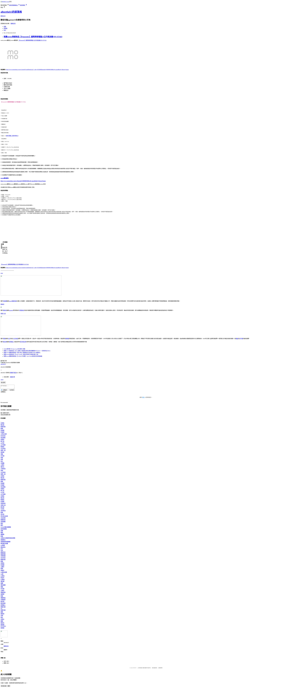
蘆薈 (2, 612)
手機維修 (3, 599)
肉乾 (2, 459)
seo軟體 (3, 545)
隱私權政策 (154, 667)
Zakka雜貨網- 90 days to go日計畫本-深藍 (14, 349)
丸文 (4, 313)
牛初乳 (2, 508)
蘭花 (2, 525)
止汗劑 (2, 443)
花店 (2, 550)
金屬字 (2, 570)
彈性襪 (2, 581)
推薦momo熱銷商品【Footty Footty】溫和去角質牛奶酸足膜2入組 (21, 354)
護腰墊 (2, 534)
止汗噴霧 (3, 445)
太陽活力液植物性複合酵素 (8, 538)
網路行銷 (3, 607)
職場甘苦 (13, 23)
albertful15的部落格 (11, 11)
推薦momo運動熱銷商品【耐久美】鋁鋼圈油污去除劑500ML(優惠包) (22, 352)
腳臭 (2, 428)
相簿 (5, 26)
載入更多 (3, 382)
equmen (11, 310)
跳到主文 (3, 16)
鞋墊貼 (2, 446)
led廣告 (2, 576)
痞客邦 (12, 372)
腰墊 (2, 532)
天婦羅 (2, 463)
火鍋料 (2, 465)
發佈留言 (3, 391)
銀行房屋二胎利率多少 (12, 135)
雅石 (2, 523)
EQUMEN (3, 626)
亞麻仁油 (3, 505)
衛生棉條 (3, 603)
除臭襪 (5, 301)
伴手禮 (241, 338)
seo (1, 608)
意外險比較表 (4, 516)
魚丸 (2, 461)
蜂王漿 (2, 507)
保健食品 (3, 503)
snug (2, 273)
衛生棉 (5, 341)
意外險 (2, 514)
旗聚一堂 (3, 450)
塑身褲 (2, 624)
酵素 (2, 512)
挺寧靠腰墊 (4, 529)
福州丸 (2, 466)
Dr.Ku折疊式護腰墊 (6, 527)
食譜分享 (12, 377)
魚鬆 (2, 313)
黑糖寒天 (3, 539)
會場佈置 (3, 555)
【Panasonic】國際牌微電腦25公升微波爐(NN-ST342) (32, 40)
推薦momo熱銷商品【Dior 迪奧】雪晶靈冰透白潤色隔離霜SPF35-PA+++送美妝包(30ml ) (27, 350)
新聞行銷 (3, 610)
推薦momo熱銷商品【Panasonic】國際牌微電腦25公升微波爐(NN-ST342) (33, 37)
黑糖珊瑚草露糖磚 (5, 541)
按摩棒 (2, 594)
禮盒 (237, 338)
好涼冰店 (3, 435)
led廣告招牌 (4, 572)
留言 (15, 372)
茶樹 (2, 615)
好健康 (2, 501)
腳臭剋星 (14, 301)
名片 (5, 30)
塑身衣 (2, 304)
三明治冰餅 (4, 434)
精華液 (2, 613)
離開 (9, 686)
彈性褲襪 (3, 585)
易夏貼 (2, 439)
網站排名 (3, 547)
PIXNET (134, 667)
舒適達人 (11, 341)
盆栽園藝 (3, 521)
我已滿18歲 (3, 686)
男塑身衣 (21, 310)
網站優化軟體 (4, 543)
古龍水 (2, 619)
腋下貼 (2, 441)
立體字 (2, 566)
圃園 (2, 621)
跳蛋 (2, 596)
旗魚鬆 (67, 338)
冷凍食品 (3, 468)
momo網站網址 (5, 178)
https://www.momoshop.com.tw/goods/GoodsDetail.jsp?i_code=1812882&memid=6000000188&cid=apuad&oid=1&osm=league (37, 69)
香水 (2, 617)
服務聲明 (160, 667)
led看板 (2, 579)
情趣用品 (3, 592)
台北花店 (3, 557)
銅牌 (2, 568)
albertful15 (3, 364)
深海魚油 (3, 510)
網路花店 (3, 552)
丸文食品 (15, 338)
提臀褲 (2, 628)
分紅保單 (3, 518)
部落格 (5, 28)
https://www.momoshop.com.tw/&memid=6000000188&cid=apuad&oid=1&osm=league (23, 181)
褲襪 (2, 583)
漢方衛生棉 (23, 341)
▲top (2, 379)
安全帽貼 (3, 437)
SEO (2, 548)
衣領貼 (2, 423)
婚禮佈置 (3, 554)
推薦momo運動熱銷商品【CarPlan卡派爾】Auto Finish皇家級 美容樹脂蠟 (23, 356)
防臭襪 (2, 432)
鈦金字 (2, 577)
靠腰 (2, 530)
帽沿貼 (2, 424)
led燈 (2, 574)
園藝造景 (3, 519)
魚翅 (2, 470)
